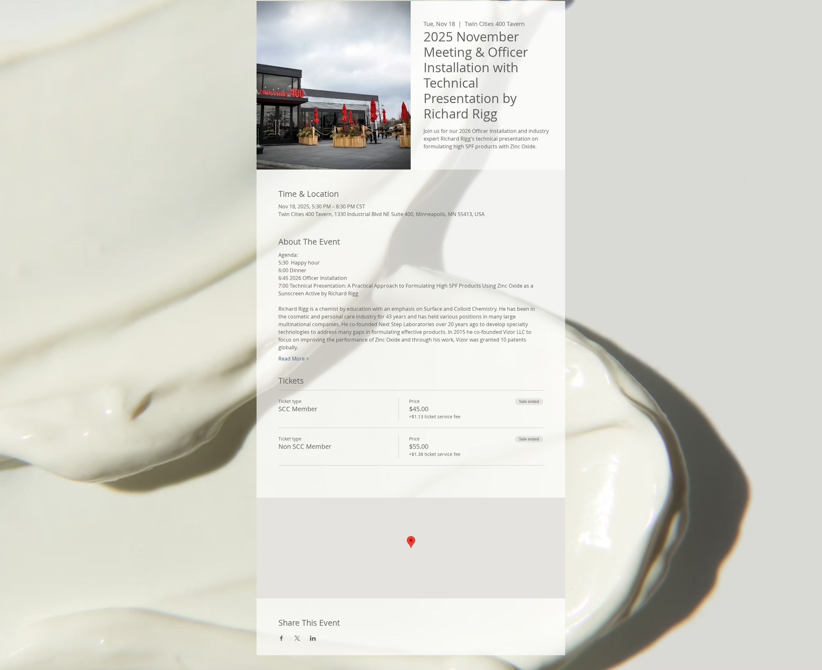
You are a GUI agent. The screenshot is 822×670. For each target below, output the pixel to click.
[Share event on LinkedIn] (313, 638)
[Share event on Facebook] (281, 638)
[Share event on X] (297, 638)
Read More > (293, 358)
